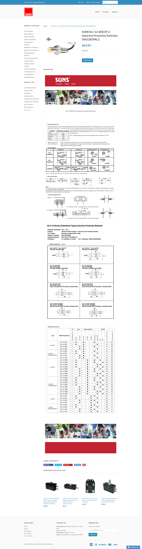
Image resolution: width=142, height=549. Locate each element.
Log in (88, 2)
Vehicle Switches (29, 77)
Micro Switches (28, 34)
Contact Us (134, 547)
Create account (95, 2)
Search (26, 526)
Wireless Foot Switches (31, 50)
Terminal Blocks (29, 74)
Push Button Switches (31, 58)
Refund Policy (27, 531)
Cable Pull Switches (30, 39)
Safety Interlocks (29, 37)
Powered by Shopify (48, 544)
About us (115, 12)
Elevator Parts (28, 90)
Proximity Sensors (29, 72)
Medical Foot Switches (31, 47)
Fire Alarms (27, 93)
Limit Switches (28, 31)
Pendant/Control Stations (29, 65)
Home (97, 12)
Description (48, 69)
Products (106, 12)
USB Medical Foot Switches (29, 54)
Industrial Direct (38, 544)
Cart (81, 2)
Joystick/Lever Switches (31, 101)
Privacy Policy (27, 533)
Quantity (85, 50)
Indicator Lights (29, 61)
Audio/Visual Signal (30, 69)
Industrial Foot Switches (28, 43)
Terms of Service (28, 536)
